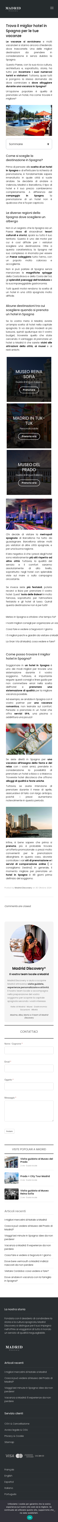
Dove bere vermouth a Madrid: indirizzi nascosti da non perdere (26, 1263)
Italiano (8, 1488)
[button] (48, 144)
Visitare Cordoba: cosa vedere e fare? (26, 1271)
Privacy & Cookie (14, 1436)
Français (9, 1469)
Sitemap (9, 1442)
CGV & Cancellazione (16, 1423)
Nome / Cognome (13, 1043)
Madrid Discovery (23, 887)
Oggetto (8, 1079)
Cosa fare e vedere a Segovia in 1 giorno (29, 629)
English (8, 1475)
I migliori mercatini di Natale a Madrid (25, 1219)
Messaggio (10, 1097)
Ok (29, 1517)
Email (7, 1061)
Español (9, 1482)
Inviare (9, 1131)
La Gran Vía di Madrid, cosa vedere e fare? (30, 641)
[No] (54, 1511)
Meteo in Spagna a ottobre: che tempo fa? (31, 617)
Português (10, 1494)
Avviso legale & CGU (16, 1430)
